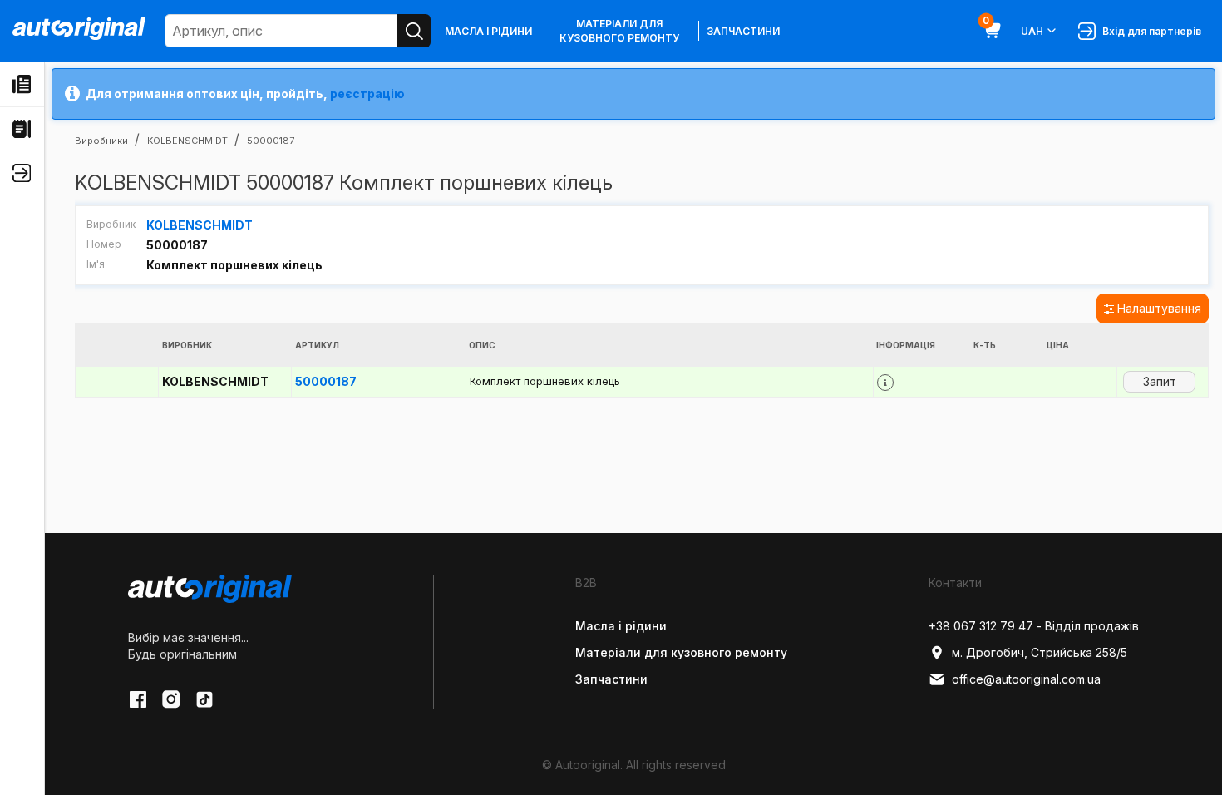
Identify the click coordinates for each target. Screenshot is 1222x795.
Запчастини (743, 31)
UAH (1032, 31)
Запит (1159, 381)
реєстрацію (367, 93)
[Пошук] (414, 30)
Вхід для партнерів (1149, 31)
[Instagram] (171, 699)
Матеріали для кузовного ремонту (619, 30)
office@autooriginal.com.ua (1026, 679)
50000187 (326, 381)
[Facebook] (138, 699)
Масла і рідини (488, 31)
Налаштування (1157, 308)
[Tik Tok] (204, 699)
